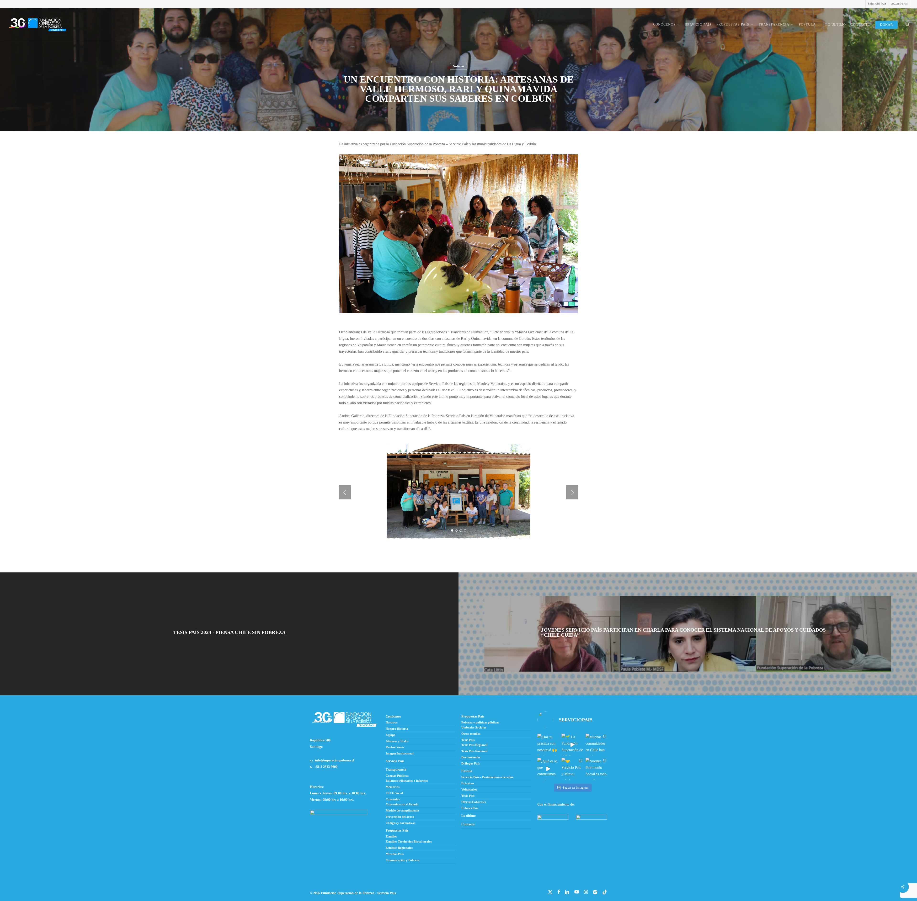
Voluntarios (469, 789)
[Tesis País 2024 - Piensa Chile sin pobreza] (229, 633)
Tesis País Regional (474, 745)
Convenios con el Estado (402, 804)
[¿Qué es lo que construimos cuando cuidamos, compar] (548, 769)
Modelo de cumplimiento (402, 810)
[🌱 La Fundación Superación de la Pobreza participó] (572, 744)
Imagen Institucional (400, 753)
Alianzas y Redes (397, 741)
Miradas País (395, 854)
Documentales (470, 757)
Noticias (458, 66)
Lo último (468, 815)
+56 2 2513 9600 (325, 767)
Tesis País (467, 740)
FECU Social (394, 793)
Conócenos (393, 716)
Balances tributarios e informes (407, 780)
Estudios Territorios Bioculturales (409, 841)
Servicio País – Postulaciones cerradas (487, 777)
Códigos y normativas (400, 823)
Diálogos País (470, 763)
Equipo (390, 735)
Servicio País (395, 761)
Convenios (393, 799)
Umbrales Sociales (473, 727)
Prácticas (467, 783)
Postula (466, 771)
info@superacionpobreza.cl (334, 760)
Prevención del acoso (400, 816)
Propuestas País (397, 830)
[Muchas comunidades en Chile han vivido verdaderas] (596, 744)
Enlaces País (469, 808)
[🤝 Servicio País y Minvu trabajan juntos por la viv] (572, 769)
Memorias (393, 787)
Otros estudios (470, 733)
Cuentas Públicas (397, 775)
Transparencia (396, 769)
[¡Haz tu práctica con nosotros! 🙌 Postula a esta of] (548, 744)
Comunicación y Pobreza (403, 860)
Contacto (467, 824)
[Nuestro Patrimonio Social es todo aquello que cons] (596, 769)
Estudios (391, 836)
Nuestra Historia (397, 728)
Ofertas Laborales (473, 802)
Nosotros (392, 722)
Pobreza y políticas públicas (480, 722)
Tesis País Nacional (474, 751)
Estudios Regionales (399, 847)
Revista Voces (395, 747)
